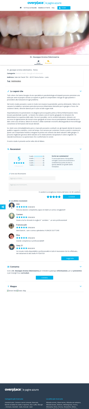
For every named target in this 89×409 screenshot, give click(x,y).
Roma (55, 407)
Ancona (60, 407)
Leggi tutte (70, 258)
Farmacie (8, 407)
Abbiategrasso (67, 405)
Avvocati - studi (27, 407)
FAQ (53, 8)
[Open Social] (3, 206)
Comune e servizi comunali (23, 402)
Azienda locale (9, 402)
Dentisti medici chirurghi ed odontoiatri (29, 73)
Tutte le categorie (30, 8)
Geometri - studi (17, 407)
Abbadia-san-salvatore (73, 402)
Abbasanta (49, 407)
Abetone (59, 405)
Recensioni (48, 63)
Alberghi (40, 405)
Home (38, 63)
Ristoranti (35, 402)
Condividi (71, 197)
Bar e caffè (33, 405)
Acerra (75, 405)
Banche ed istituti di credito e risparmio (17, 405)
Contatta (44, 278)
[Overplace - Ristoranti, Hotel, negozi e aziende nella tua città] (44, 3)
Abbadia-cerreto (51, 402)
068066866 (16, 81)
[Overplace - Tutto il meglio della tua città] (21, 8)
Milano (74, 407)
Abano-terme (61, 402)
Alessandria (67, 407)
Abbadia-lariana (51, 405)
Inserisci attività (44, 8)
